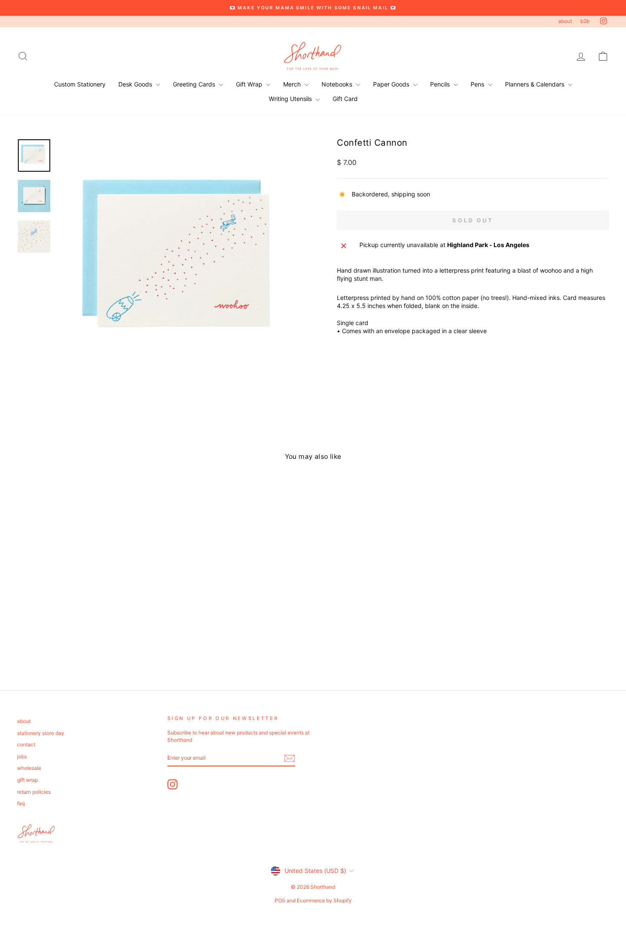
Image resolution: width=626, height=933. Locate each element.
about (565, 21)
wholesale (29, 768)
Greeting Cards (195, 84)
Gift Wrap (250, 84)
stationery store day (40, 733)
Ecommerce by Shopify (324, 900)
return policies (34, 792)
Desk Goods (136, 84)
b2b (584, 21)
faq (21, 803)
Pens (478, 84)
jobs (22, 756)
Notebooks (338, 84)
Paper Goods (392, 84)
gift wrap (27, 780)
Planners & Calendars (535, 84)
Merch (292, 84)
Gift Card (345, 98)
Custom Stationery (80, 84)
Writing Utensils (291, 98)
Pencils (440, 84)
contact (26, 744)
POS (280, 900)
